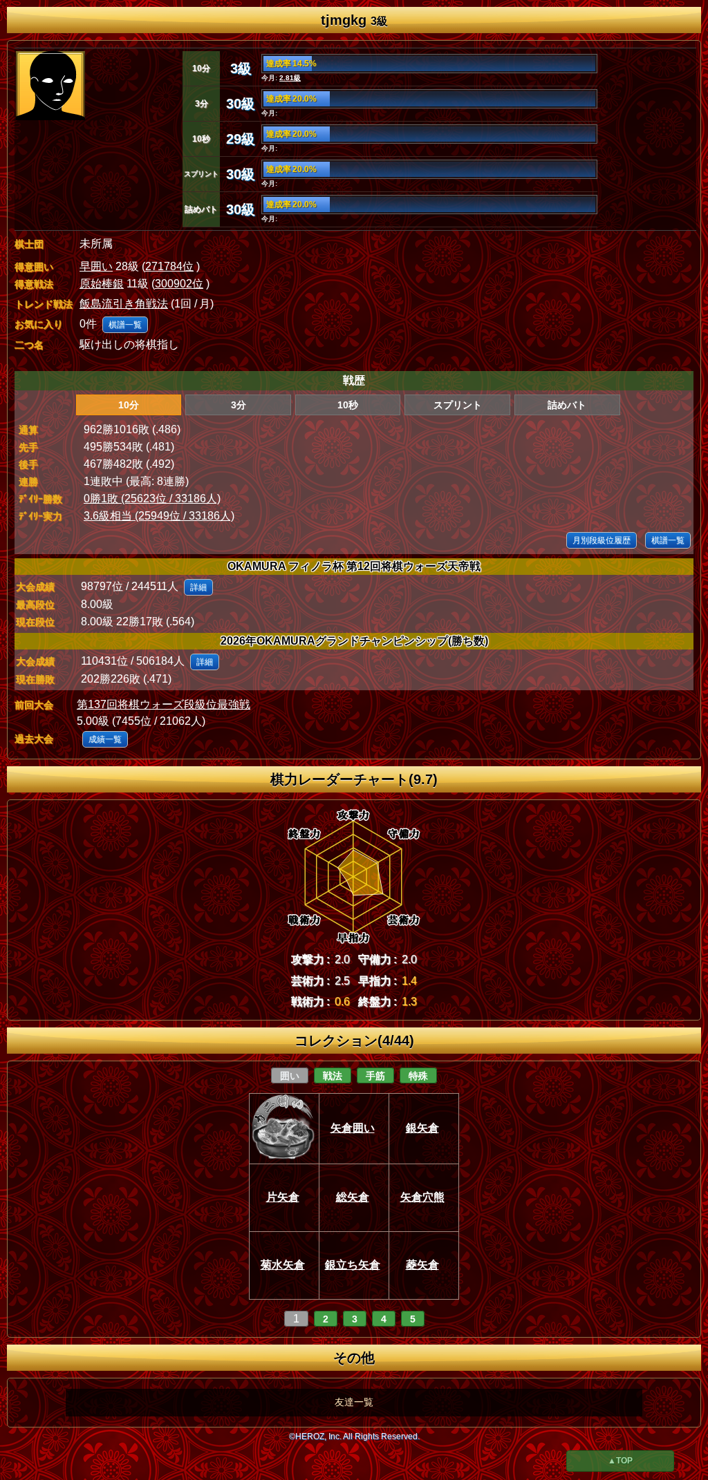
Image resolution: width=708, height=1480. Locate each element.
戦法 (332, 1075)
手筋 (375, 1075)
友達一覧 (354, 1401)
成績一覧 (105, 739)
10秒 (347, 404)
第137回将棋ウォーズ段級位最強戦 (163, 704)
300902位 (179, 284)
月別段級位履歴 (601, 540)
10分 (128, 404)
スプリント (458, 404)
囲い (289, 1075)
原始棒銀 (102, 284)
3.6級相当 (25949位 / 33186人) (159, 516)
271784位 (169, 266)
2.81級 (290, 78)
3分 (238, 404)
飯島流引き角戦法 (124, 304)
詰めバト (567, 404)
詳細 (198, 587)
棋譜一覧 (125, 325)
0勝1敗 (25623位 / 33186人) (152, 498)
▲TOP (620, 1460)
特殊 (418, 1075)
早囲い (96, 266)
